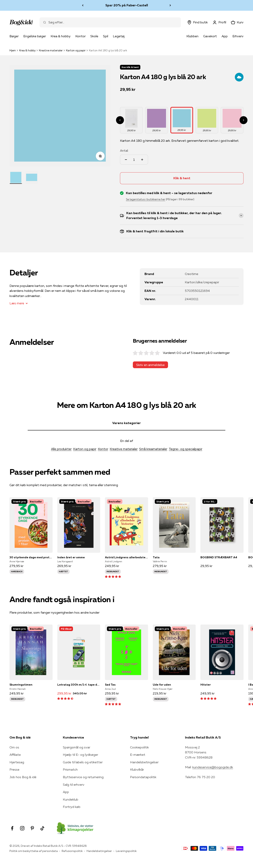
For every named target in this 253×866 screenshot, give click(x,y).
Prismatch (70, 769)
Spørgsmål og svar (76, 747)
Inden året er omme (71, 557)
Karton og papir (76, 50)
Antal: (124, 150)
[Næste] (170, 5)
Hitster (205, 684)
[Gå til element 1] (15, 177)
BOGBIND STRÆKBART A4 (218, 557)
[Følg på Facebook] (12, 828)
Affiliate (15, 755)
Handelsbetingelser (144, 762)
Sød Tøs (110, 684)
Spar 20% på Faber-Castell (126, 5)
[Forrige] (82, 5)
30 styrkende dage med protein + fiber (31, 557)
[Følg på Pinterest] (32, 828)
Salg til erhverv (73, 784)
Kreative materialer (51, 50)
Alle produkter (61, 449)
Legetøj (119, 36)
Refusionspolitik (72, 851)
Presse (14, 769)
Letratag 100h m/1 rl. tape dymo (78, 684)
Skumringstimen (20, 684)
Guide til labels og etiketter (83, 762)
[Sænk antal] (126, 159)
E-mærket (137, 755)
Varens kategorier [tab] (126, 423)
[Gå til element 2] (31, 177)
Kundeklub (70, 799)
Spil (105, 36)
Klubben (192, 36)
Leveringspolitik (126, 851)
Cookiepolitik (139, 747)
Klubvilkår (137, 769)
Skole (94, 36)
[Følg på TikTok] (42, 828)
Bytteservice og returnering (83, 777)
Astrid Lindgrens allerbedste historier (126, 557)
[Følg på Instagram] (22, 828)
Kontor (80, 36)
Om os (14, 747)
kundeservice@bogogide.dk (212, 767)
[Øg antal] (142, 159)
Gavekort (210, 36)
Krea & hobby (61, 36)
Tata (156, 557)
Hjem (12, 50)
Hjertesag (16, 762)
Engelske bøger (34, 36)
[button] (113, 576)
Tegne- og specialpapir (185, 449)
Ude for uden (162, 684)
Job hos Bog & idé (22, 777)
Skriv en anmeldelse (150, 365)
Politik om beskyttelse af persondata (33, 851)
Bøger (14, 36)
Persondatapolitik (143, 777)
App (225, 36)
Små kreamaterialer (153, 449)
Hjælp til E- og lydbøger (80, 755)
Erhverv (238, 36)
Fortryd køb (71, 807)
